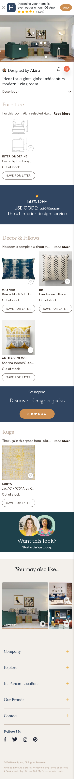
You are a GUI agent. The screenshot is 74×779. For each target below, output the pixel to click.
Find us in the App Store (17, 767)
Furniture (13, 104)
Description (11, 91)
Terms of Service (58, 767)
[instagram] (25, 739)
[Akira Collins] (4, 70)
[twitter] (14, 739)
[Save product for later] (31, 148)
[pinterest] (35, 739)
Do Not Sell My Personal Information (44, 771)
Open (66, 7)
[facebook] (5, 739)
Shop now (37, 414)
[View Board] (25, 605)
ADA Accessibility (13, 771)
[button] (37, 204)
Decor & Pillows (20, 238)
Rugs (8, 432)
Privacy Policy (40, 767)
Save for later (18, 175)
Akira (35, 70)
